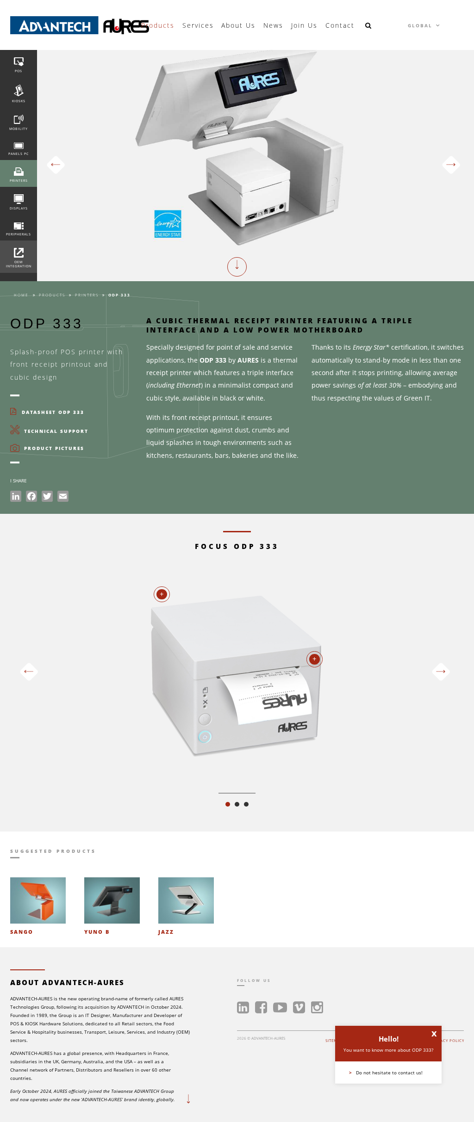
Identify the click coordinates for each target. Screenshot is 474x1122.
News (273, 25)
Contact (340, 25)
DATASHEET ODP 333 (51, 412)
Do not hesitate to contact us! (386, 1072)
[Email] (63, 498)
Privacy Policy (447, 1040)
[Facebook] (31, 498)
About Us (238, 25)
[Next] (451, 164)
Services (198, 25)
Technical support (55, 431)
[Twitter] (47, 498)
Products (158, 25)
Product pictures (53, 448)
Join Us (304, 25)
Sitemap (334, 1040)
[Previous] (55, 164)
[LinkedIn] (15, 498)
